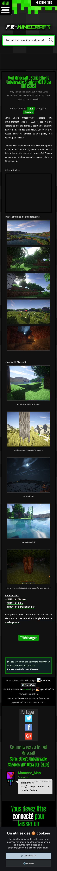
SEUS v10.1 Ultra (15, 603)
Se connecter (44, 3)
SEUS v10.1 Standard (16, 599)
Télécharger (28, 638)
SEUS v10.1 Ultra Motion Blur (20, 606)
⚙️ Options (28, 863)
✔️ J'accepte (28, 856)
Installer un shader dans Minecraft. (23, 669)
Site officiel (30, 685)
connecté (23, 816)
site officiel (24, 618)
